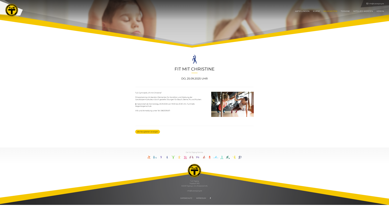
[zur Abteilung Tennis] (234, 158)
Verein (380, 11)
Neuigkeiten (330, 11)
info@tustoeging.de (376, 4)
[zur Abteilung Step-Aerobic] (222, 158)
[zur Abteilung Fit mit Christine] (167, 158)
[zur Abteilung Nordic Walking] (203, 158)
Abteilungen (302, 11)
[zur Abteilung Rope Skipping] (210, 158)
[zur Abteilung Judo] (191, 158)
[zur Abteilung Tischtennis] (240, 158)
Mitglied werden (363, 11)
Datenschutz (186, 198)
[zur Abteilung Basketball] (149, 158)
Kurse (316, 11)
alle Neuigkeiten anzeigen (147, 132)
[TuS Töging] (11, 10)
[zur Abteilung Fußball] (179, 158)
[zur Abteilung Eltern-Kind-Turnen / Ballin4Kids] (155, 158)
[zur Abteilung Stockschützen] (228, 158)
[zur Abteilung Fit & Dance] (161, 158)
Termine (345, 11)
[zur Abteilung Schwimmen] (216, 158)
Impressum (201, 198)
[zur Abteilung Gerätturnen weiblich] (185, 158)
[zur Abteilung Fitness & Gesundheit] (173, 158)
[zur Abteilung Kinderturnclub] (197, 158)
